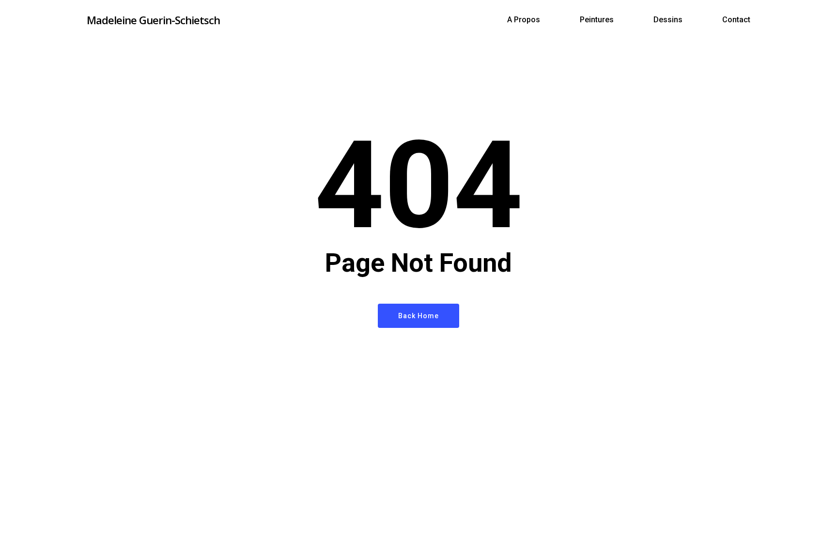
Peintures (597, 19)
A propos (523, 19)
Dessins (667, 19)
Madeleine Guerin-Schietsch (153, 20)
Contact (736, 19)
